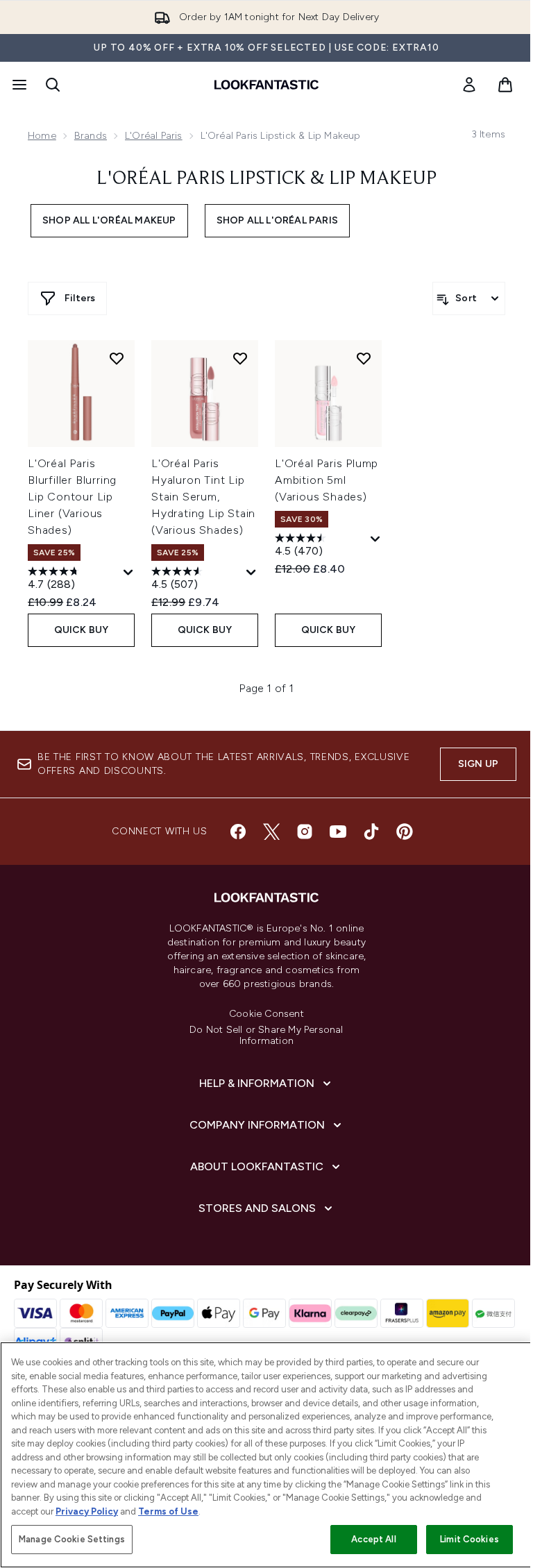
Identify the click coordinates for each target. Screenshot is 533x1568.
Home (42, 136)
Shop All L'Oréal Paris (277, 220)
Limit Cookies (469, 1539)
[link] (469, 85)
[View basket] (505, 85)
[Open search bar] (52, 85)
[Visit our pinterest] (404, 831)
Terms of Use (168, 1511)
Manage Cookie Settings (72, 1539)
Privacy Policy (87, 1511)
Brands (90, 136)
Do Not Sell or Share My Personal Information (266, 1036)
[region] (266, 1455)
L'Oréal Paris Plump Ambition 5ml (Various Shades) (326, 480)
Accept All (373, 1539)
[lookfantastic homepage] (266, 85)
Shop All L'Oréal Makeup (109, 220)
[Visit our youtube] (338, 831)
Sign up (478, 764)
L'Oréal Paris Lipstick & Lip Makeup (266, 179)
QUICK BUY (81, 630)
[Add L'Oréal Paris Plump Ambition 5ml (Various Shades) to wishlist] (363, 358)
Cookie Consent (266, 1014)
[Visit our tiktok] (371, 831)
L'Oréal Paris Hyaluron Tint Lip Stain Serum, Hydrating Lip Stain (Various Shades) (203, 497)
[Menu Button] (18, 85)
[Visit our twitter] (271, 831)
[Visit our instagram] (304, 831)
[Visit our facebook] (238, 831)
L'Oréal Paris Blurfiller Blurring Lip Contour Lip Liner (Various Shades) (72, 497)
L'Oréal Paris (154, 136)
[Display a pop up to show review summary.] (128, 573)
